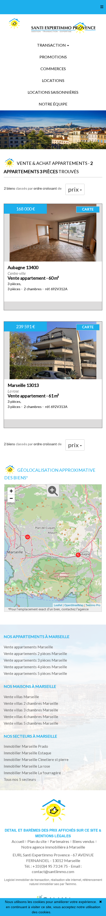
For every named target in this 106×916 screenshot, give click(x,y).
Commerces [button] (53, 68)
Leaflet (58, 605)
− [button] (11, 498)
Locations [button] (53, 80)
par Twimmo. (68, 884)
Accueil (18, 841)
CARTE (88, 209)
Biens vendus (83, 841)
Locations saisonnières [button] (53, 92)
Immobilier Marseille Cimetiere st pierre (36, 759)
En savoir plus (63, 912)
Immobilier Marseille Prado (26, 746)
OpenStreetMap (73, 605)
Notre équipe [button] (53, 104)
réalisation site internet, (67, 879)
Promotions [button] (53, 56)
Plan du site (37, 841)
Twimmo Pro (93, 605)
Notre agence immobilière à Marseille (53, 847)
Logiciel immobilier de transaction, (27, 879)
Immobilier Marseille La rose (27, 766)
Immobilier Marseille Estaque (27, 753)
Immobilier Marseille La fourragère (32, 773)
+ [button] (11, 491)
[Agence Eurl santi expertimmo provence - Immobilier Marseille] (14, 23)
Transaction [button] (52, 45)
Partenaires (59, 841)
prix (74, 189)
